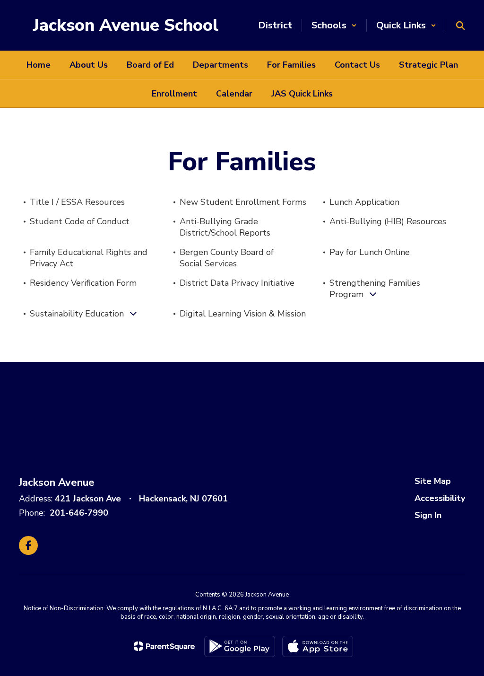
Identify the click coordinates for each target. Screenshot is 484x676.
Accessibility (440, 498)
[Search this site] (460, 25)
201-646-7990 (79, 512)
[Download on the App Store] (317, 646)
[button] (334, 25)
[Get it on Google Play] (239, 646)
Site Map (433, 481)
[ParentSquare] (164, 646)
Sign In (428, 515)
